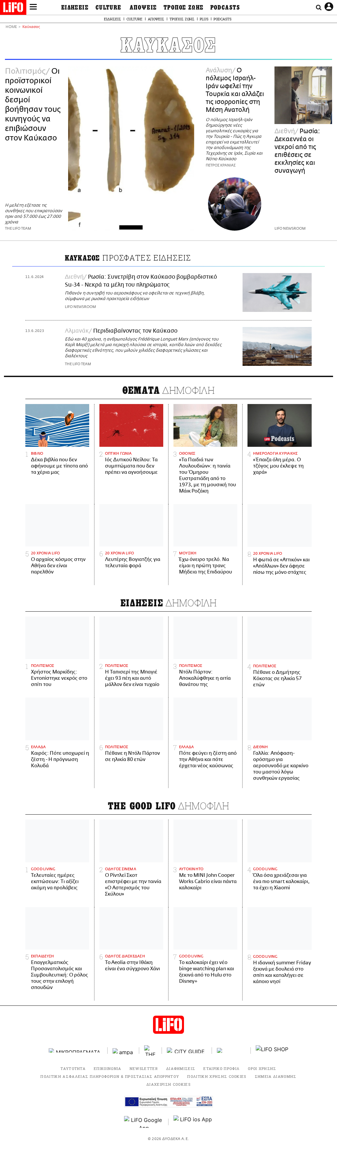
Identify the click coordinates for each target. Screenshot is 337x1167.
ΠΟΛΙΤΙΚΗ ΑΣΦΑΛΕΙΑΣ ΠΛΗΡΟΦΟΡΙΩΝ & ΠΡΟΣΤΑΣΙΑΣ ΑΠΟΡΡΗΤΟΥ (109, 1076)
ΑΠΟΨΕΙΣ (143, 7)
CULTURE (108, 7)
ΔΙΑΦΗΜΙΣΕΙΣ (180, 1068)
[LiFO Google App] (144, 1122)
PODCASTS (225, 7)
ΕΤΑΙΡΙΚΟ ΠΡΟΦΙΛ (221, 1068)
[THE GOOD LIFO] (150, 1050)
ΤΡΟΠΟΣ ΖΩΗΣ (184, 7)
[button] (33, 8)
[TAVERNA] (231, 1050)
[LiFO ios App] (193, 1122)
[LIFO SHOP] (272, 1050)
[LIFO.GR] (13, 8)
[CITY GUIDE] (187, 1050)
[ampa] (123, 1050)
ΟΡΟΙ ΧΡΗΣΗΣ (262, 1068)
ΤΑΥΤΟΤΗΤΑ (73, 1068)
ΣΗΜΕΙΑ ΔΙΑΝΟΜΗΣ (276, 1076)
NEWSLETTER (144, 1068)
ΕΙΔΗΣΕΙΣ (75, 7)
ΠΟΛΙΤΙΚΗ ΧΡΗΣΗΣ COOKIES (216, 1076)
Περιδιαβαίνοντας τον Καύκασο (135, 331)
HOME (11, 27)
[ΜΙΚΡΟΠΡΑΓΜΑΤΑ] (76, 1050)
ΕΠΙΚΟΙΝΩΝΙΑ (107, 1068)
